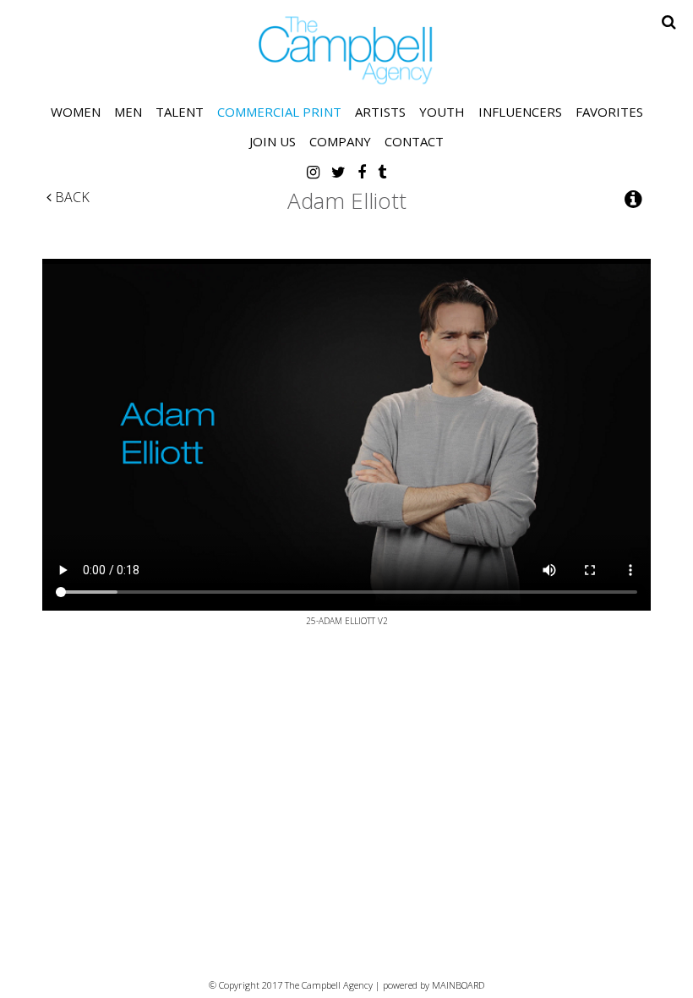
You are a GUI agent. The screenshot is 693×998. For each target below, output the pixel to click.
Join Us (272, 141)
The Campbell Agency (346, 50)
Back (71, 197)
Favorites (609, 111)
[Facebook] (361, 172)
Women (76, 111)
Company (340, 141)
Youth (442, 111)
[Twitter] (338, 172)
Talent (180, 111)
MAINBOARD (458, 985)
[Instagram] (313, 172)
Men (128, 111)
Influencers (520, 111)
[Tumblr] (382, 172)
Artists (380, 111)
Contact (414, 141)
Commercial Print (279, 111)
